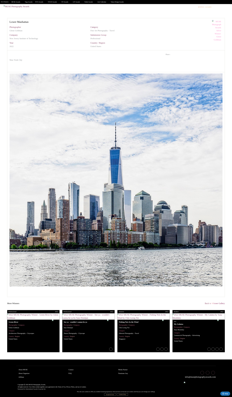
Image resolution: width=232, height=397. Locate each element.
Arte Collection (101, 2)
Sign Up (225, 7)
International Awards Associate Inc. (36, 389)
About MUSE (23, 370)
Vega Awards (28, 2)
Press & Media (179, 7)
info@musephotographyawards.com (200, 377)
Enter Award (204, 7)
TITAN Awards (52, 2)
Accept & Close (110, 394)
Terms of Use (62, 387)
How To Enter (125, 7)
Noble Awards (88, 2)
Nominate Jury (123, 373)
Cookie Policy (122, 394)
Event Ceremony (161, 7)
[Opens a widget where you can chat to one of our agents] (225, 394)
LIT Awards (76, 2)
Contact (70, 370)
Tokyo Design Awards (117, 2)
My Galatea (178, 324)
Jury (136, 7)
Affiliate (21, 377)
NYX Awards (39, 2)
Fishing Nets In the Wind (128, 322)
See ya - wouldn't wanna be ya (75, 322)
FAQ (70, 373)
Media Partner (123, 370)
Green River (13, 322)
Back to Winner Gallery (214, 303)
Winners (146, 7)
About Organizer (24, 373)
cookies (84, 387)
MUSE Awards (16, 2)
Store (193, 7)
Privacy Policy (70, 387)
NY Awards (65, 2)
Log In (217, 7)
